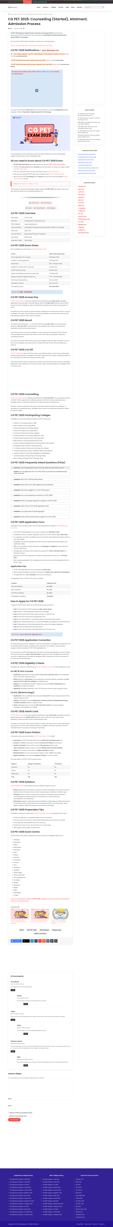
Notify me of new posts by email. (18, 1116)
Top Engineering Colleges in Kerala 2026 (20, 1209)
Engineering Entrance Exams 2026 (87, 157)
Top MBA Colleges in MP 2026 (50, 1201)
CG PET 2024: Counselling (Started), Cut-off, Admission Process (59, 921)
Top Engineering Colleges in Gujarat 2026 (20, 1198)
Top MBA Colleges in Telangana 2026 (52, 1206)
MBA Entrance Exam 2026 (85, 162)
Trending (45, 7)
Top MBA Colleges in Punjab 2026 (51, 1187)
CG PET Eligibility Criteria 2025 (46, 667)
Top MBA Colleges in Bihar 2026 (51, 1195)
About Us (95, 1224)
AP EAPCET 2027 (80, 1214)
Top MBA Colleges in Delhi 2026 (51, 1182)
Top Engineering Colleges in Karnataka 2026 (21, 1211)
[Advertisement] (40, 380)
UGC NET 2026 (80, 1203)
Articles (15, 14)
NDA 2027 (81, 200)
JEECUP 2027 (79, 1211)
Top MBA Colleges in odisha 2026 (51, 1211)
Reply (12, 990)
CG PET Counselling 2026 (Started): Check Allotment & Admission (18, 921)
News (72, 7)
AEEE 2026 (81, 205)
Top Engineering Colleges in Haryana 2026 (21, 1190)
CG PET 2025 (16, 292)
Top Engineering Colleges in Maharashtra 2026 (22, 1201)
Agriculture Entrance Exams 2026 (87, 173)
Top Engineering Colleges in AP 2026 (19, 1206)
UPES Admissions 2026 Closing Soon (42, 2)
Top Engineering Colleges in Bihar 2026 (20, 1195)
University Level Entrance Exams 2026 (88, 168)
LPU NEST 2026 (80, 1201)
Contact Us (101, 1224)
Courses (60, 7)
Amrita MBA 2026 (80, 1195)
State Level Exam (40, 933)
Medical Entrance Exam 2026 (85, 159)
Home (38, 7)
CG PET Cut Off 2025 (17, 353)
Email (10, 1105)
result (30, 324)
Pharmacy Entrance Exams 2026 (86, 170)
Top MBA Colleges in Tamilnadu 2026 (52, 1214)
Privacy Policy (79, 1224)
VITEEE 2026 (79, 1198)
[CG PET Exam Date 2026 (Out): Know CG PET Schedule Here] (40, 914)
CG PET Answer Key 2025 (18, 301)
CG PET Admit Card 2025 (18, 715)
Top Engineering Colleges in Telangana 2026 (21, 1203)
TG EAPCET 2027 (80, 1217)
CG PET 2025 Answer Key (31, 45)
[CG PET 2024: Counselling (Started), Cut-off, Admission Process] (60, 914)
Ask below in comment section (29, 183)
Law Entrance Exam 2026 (84, 165)
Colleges (53, 7)
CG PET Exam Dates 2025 (38, 249)
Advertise (79, 7)
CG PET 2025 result (21, 169)
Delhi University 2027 (81, 1209)
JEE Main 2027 (79, 1179)
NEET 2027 (78, 1182)
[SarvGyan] (12, 7)
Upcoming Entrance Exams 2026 (86, 154)
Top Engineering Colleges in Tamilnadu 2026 (21, 1214)
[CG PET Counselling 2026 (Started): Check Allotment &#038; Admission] (20, 914)
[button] (34, 202)
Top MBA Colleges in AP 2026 (50, 1209)
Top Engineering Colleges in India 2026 (20, 1179)
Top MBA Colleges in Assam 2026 (51, 1198)
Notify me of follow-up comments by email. (21, 1112)
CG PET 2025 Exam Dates (56, 174)
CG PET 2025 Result (17, 45)
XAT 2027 (78, 1184)
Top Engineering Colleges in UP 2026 (19, 1184)
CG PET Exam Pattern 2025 (42, 736)
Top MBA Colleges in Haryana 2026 (52, 1190)
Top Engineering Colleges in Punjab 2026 (20, 1187)
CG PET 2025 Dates (47, 45)
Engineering (57, 930)
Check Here (15, 634)
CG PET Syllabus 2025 (17, 785)
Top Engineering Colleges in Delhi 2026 (20, 1182)
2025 (22, 930)
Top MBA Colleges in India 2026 (51, 1179)
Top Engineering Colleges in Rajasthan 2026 (21, 1192)
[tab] (40, 467)
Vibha (10, 28)
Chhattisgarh (45, 930)
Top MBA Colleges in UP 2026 (50, 1184)
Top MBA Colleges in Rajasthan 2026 (52, 1192)
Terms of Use (88, 1224)
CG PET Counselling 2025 (18, 398)
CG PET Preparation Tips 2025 (43, 813)
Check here (49, 60)
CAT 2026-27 (79, 1190)
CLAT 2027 (78, 1187)
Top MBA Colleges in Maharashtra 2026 (53, 1203)
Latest (67, 7)
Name (10, 1098)
